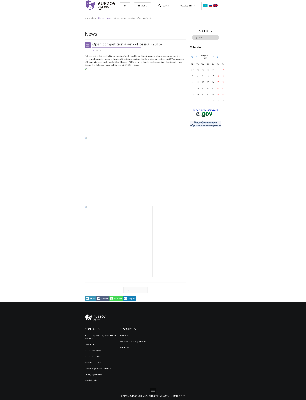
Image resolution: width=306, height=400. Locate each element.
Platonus (124, 335)
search (165, 5)
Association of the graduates (133, 341)
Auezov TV (124, 347)
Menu (143, 5)
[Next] (141, 290)
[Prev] (129, 290)
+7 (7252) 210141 (187, 5)
